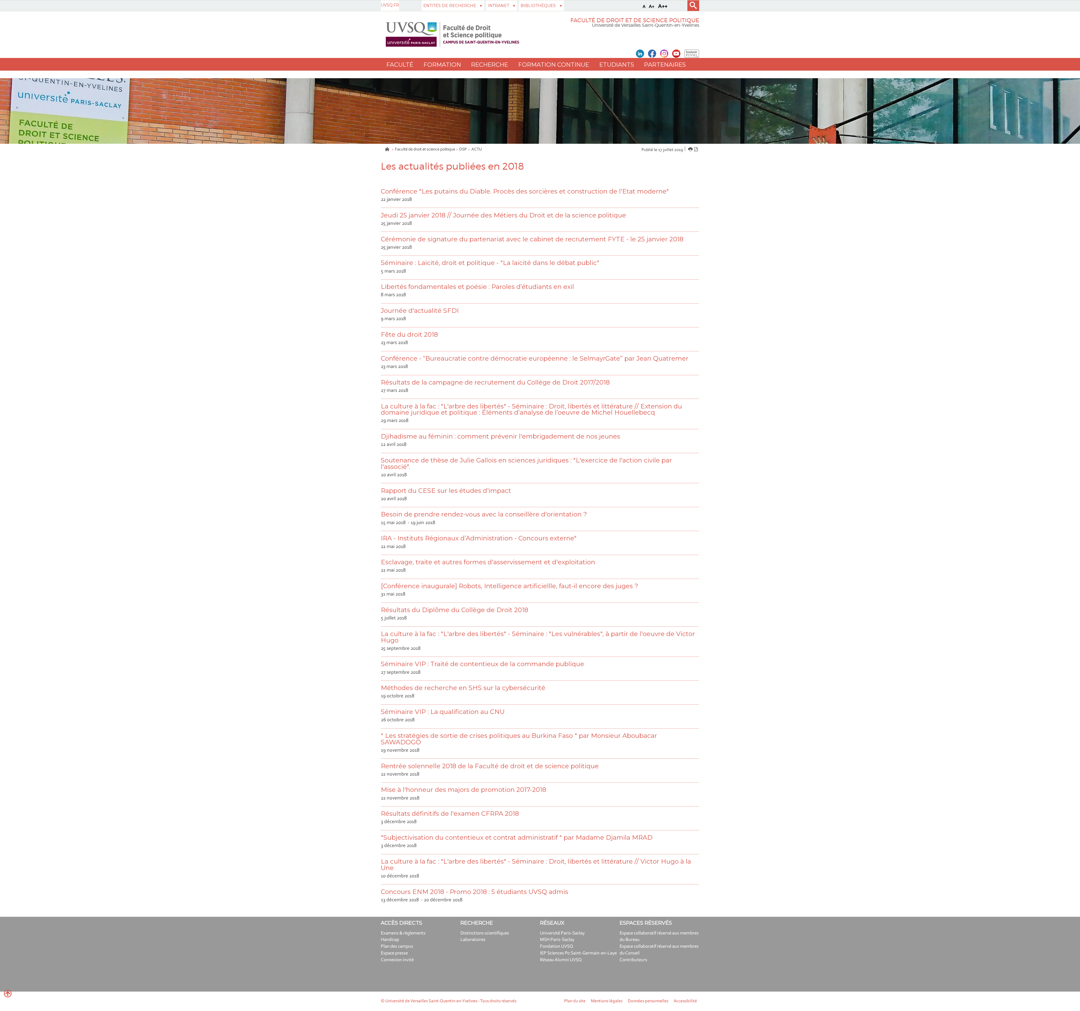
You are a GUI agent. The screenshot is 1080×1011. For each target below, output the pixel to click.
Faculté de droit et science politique (425, 149)
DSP (463, 149)
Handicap (390, 939)
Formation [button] (442, 64)
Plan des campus (397, 946)
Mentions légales (606, 1001)
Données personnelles (648, 1001)
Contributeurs (633, 960)
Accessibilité (685, 1001)
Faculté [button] (399, 64)
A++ (662, 6)
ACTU (476, 149)
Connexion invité (397, 960)
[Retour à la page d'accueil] (452, 34)
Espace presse (394, 953)
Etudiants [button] (616, 64)
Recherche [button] (489, 64)
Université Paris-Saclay (562, 933)
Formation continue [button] (553, 64)
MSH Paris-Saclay (557, 939)
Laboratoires (472, 939)
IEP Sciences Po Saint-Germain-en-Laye (578, 953)
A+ (651, 6)
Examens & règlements (403, 933)
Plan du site (575, 1001)
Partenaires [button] (665, 64)
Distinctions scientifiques (484, 933)
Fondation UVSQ (556, 946)
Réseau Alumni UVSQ (561, 960)
